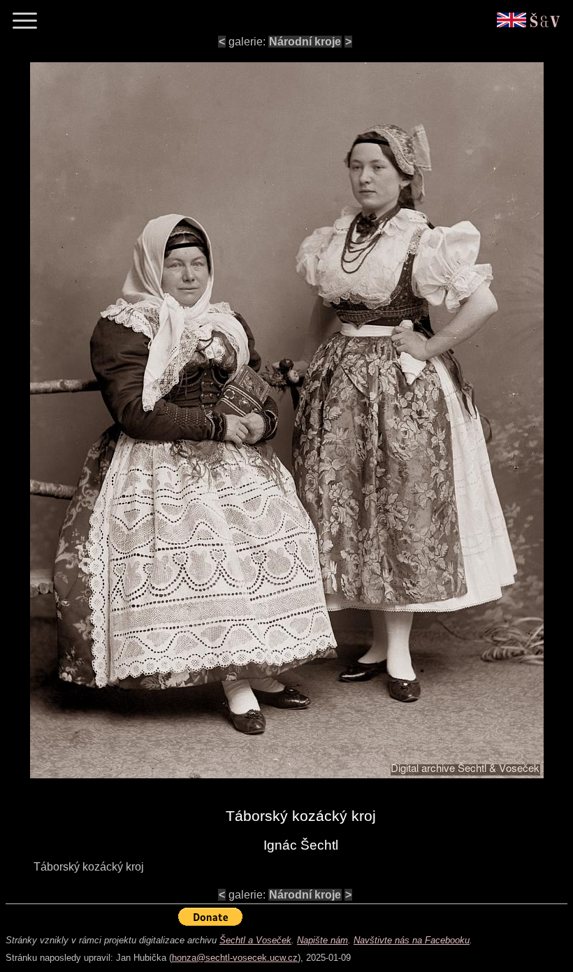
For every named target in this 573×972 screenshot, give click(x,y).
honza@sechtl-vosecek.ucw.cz (235, 957)
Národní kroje (305, 42)
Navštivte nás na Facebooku (412, 940)
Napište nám (322, 940)
